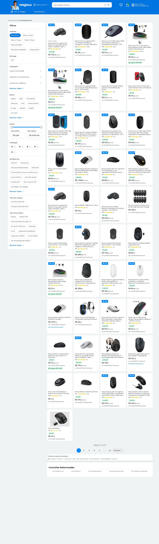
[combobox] (82, 5)
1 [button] (78, 450)
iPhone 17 (60, 459)
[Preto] (59, 87)
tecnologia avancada (116, 471)
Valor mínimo (15, 131)
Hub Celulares (94, 459)
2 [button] (83, 450)
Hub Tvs (114, 459)
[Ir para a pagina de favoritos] (121, 5)
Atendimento (39, 12)
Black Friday (52, 459)
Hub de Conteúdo (83, 459)
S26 (74, 459)
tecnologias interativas (139, 471)
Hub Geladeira (105, 459)
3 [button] (89, 450)
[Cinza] (140, 42)
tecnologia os (76, 471)
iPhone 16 (68, 459)
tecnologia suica (58, 471)
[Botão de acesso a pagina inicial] (20, 5)
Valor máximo (31, 131)
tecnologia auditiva (95, 471)
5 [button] (99, 450)
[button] (105, 5)
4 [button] (94, 450)
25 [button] (110, 450)
